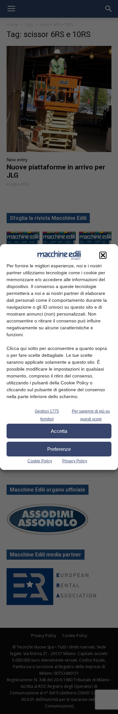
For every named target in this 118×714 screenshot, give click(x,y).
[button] (103, 255)
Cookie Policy (40, 461)
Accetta (59, 431)
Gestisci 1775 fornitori (47, 415)
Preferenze (59, 449)
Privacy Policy (74, 461)
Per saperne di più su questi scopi (91, 415)
